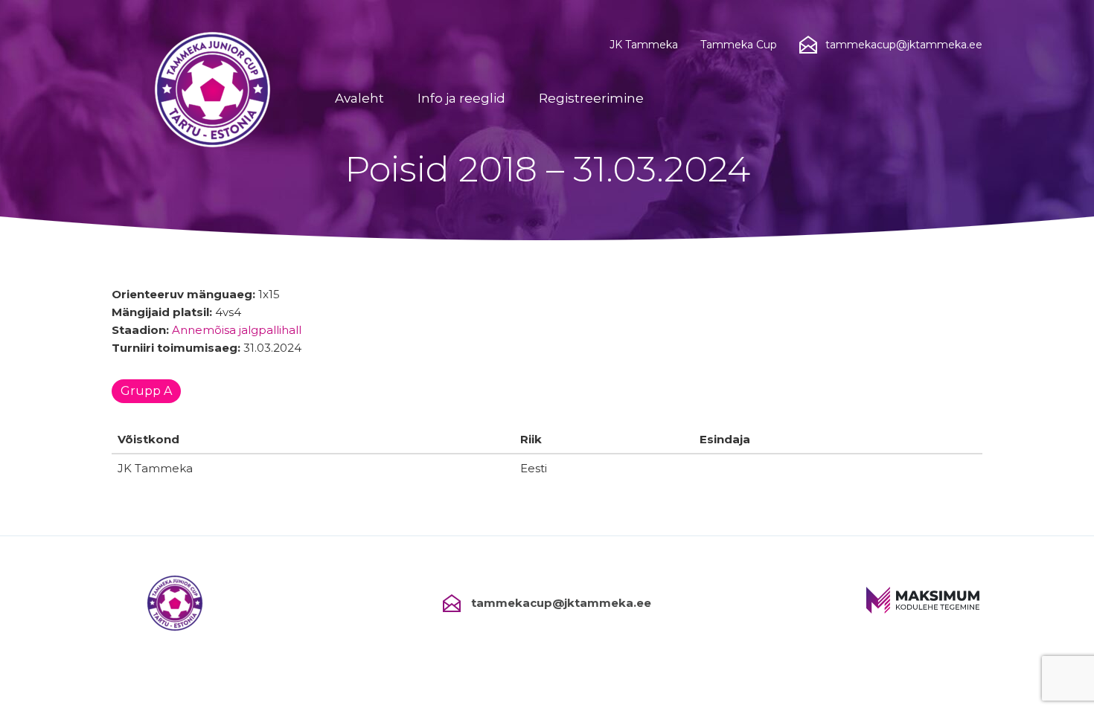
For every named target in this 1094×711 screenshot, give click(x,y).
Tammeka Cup (738, 44)
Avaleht (359, 98)
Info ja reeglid (461, 98)
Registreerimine (591, 98)
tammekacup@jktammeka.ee (561, 603)
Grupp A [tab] (146, 391)
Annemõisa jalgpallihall (236, 330)
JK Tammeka (644, 44)
